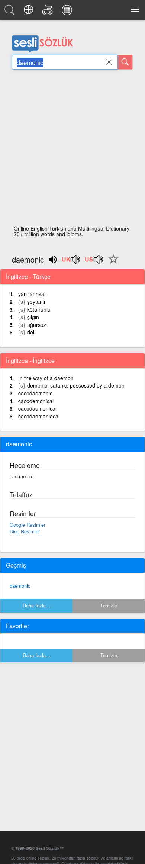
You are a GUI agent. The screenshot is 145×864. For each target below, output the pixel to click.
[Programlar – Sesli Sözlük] (68, 12)
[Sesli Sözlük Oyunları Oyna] (48, 12)
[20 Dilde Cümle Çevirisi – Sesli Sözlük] (29, 12)
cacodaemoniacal (38, 416)
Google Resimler (27, 524)
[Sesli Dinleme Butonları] (71, 262)
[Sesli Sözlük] (10, 12)
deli (31, 332)
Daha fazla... (36, 605)
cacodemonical (36, 401)
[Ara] (125, 62)
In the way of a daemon (46, 378)
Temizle (108, 605)
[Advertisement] (72, 149)
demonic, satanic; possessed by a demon (76, 385)
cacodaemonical (37, 408)
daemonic (20, 585)
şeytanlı (36, 301)
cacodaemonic (35, 393)
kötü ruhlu (39, 309)
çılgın (33, 317)
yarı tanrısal (31, 294)
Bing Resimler (25, 531)
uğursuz (36, 324)
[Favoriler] (111, 263)
